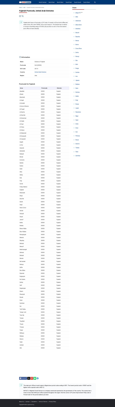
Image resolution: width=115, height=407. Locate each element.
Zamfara (77, 155)
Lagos (77, 108)
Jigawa (77, 80)
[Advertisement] (44, 43)
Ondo (76, 124)
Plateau (77, 136)
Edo (76, 60)
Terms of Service (43, 401)
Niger (76, 116)
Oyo (76, 132)
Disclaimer (34, 401)
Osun (76, 128)
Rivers (77, 140)
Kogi (76, 100)
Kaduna (77, 84)
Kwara (77, 104)
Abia (76, 17)
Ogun (76, 120)
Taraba (77, 147)
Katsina (77, 92)
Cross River (78, 48)
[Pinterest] (31, 378)
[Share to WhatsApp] (34, 378)
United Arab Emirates (40, 72)
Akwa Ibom (78, 24)
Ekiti (76, 64)
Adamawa (78, 20)
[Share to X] (28, 378)
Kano (76, 88)
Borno (77, 44)
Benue (77, 40)
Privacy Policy (52, 401)
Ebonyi (77, 56)
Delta (77, 52)
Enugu (77, 68)
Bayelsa (77, 36)
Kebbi (77, 96)
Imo (76, 76)
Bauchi (77, 32)
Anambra (77, 28)
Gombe (77, 72)
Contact (28, 401)
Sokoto (77, 143)
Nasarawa (78, 112)
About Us (21, 401)
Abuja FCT (78, 13)
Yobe (76, 151)
